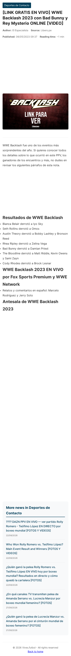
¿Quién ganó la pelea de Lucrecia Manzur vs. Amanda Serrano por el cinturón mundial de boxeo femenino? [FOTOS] (35, 621)
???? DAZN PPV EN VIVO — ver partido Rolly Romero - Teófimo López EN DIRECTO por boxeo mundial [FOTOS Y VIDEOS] (34, 526)
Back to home (35, 651)
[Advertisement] (35, 66)
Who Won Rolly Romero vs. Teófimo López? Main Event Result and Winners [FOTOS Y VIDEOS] (34, 549)
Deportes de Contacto (16, 5)
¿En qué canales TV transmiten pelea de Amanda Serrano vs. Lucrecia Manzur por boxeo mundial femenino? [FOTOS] (33, 598)
